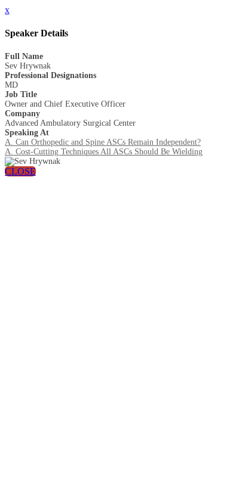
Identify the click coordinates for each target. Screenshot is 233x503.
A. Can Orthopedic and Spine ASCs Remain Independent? (103, 142)
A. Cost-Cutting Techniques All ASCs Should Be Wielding (104, 151)
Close (20, 171)
